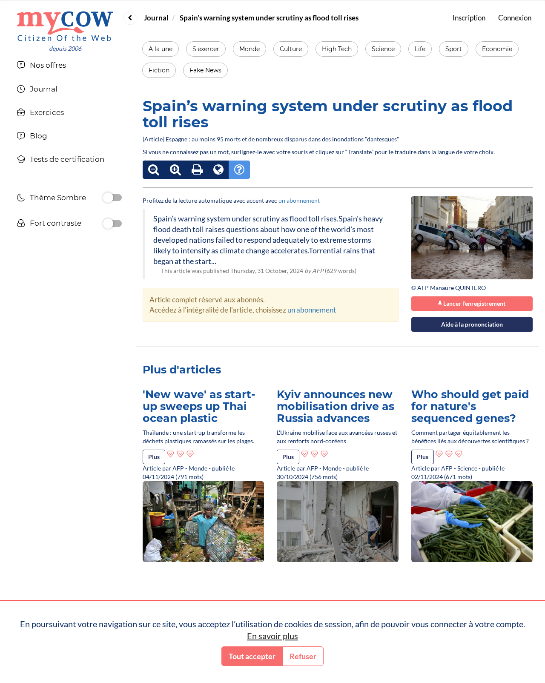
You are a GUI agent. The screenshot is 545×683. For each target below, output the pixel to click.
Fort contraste (55, 223)
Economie (497, 49)
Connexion (514, 17)
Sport (453, 49)
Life (420, 49)
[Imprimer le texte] (197, 170)
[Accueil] (65, 26)
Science (383, 49)
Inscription (469, 17)
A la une (160, 49)
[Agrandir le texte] (175, 170)
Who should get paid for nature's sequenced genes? (470, 406)
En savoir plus (272, 636)
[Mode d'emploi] (239, 170)
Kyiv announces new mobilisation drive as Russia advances (335, 406)
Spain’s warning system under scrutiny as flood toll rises (269, 17)
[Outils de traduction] (218, 170)
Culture (291, 49)
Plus (154, 456)
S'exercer (205, 49)
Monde (249, 49)
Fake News (205, 70)
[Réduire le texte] (154, 170)
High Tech (337, 49)
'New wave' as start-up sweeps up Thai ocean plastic (199, 406)
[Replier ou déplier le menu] (129, 18)
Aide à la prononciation (472, 324)
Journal (156, 17)
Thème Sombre (58, 197)
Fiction (159, 70)
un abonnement (299, 200)
